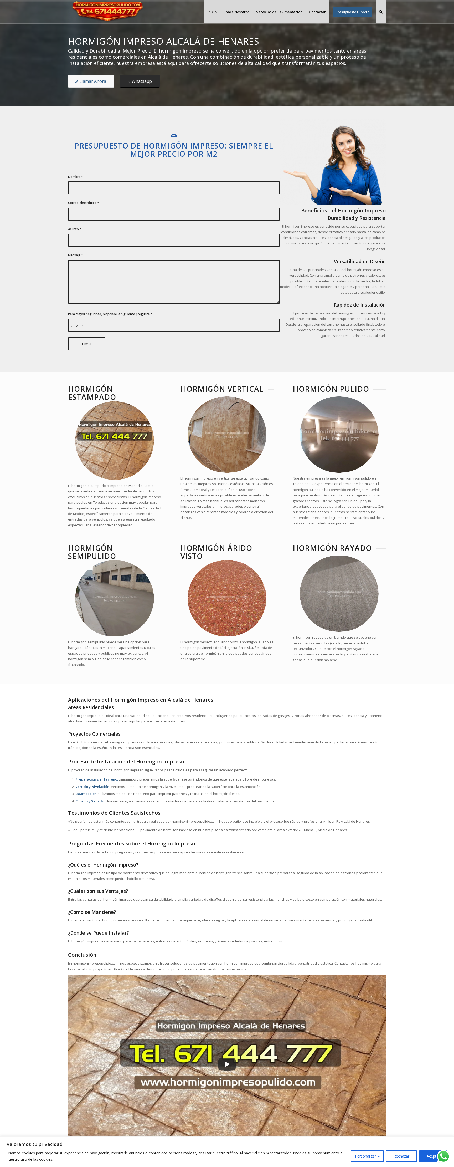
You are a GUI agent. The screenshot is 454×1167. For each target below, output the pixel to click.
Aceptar (433, 1156)
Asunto (74, 229)
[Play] (227, 1064)
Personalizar (365, 1156)
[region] (227, 1151)
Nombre (75, 177)
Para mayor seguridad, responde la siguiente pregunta (110, 314)
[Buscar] (381, 11)
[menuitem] (212, 11)
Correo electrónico (83, 203)
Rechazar (401, 1156)
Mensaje (75, 255)
